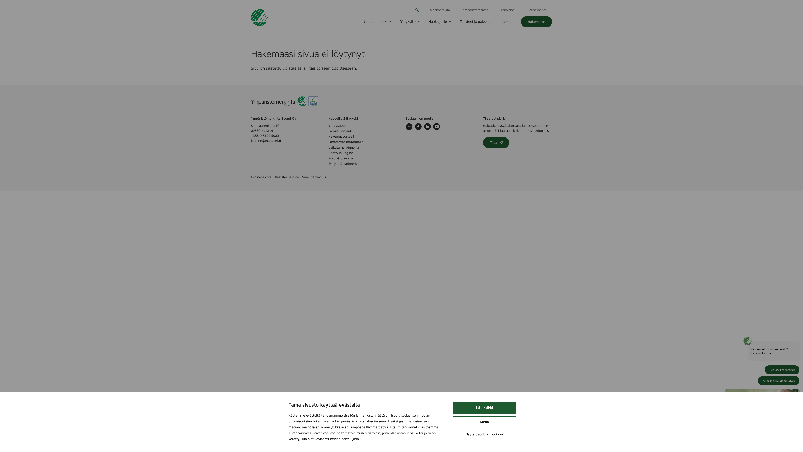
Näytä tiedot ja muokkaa (484, 434)
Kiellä (484, 422)
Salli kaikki (484, 407)
